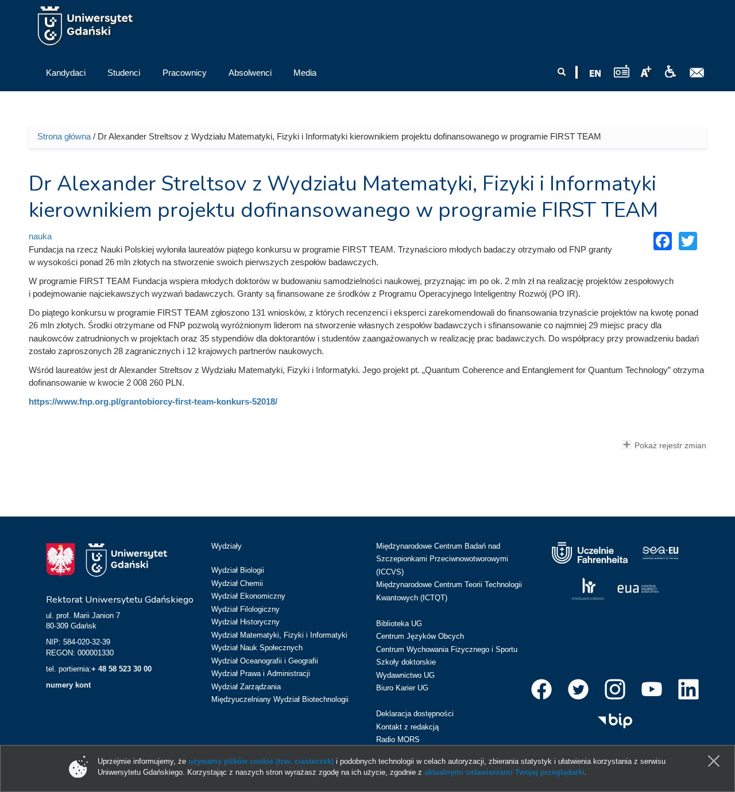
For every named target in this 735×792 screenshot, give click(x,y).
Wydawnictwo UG (405, 675)
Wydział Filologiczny (245, 609)
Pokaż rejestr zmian (670, 445)
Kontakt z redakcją (407, 727)
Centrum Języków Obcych (420, 636)
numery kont (68, 685)
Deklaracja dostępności (415, 713)
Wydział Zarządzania (246, 686)
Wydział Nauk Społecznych (257, 647)
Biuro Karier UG (402, 688)
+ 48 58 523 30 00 (121, 669)
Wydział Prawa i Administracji (260, 673)
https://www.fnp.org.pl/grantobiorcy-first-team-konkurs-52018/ (153, 401)
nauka (40, 236)
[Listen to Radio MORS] (621, 70)
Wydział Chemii (237, 583)
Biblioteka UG (399, 623)
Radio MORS (398, 739)
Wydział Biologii (237, 570)
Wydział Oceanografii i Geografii (264, 661)
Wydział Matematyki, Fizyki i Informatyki (279, 635)
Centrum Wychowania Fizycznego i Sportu (446, 649)
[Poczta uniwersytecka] (697, 73)
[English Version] (595, 73)
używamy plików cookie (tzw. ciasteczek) (261, 761)
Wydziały (226, 546)
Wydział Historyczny (245, 622)
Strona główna (64, 136)
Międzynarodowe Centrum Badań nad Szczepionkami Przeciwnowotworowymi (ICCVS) (442, 559)
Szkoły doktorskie (406, 662)
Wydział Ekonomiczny (248, 596)
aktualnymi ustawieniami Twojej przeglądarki (504, 772)
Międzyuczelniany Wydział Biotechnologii (280, 699)
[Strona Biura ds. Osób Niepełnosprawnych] (670, 72)
